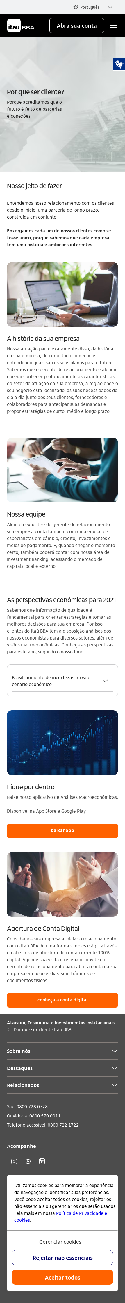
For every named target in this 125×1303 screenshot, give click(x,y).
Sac (10, 1106)
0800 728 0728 (32, 1106)
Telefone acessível (26, 1125)
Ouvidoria (17, 1115)
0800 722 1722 (63, 1125)
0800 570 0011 (44, 1115)
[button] (92, 7)
